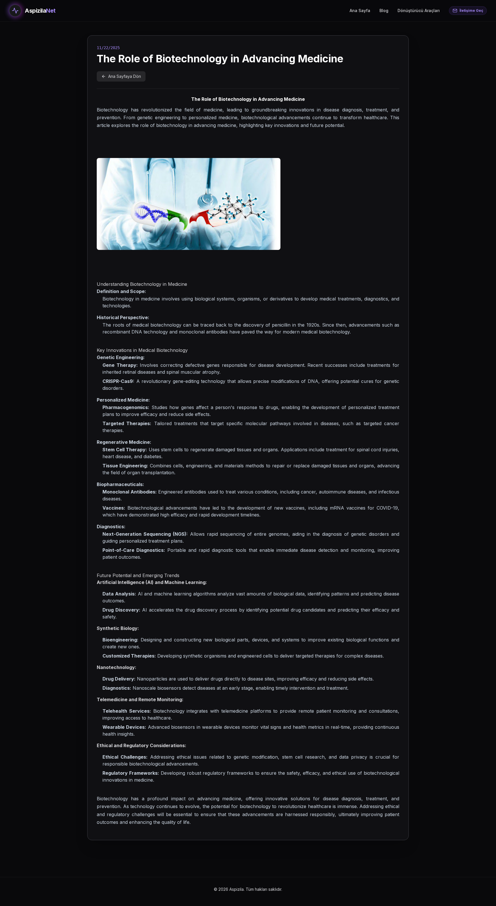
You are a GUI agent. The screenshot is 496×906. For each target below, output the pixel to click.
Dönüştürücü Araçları (419, 10)
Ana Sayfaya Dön (124, 76)
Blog (383, 10)
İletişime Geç (471, 10)
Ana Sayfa (360, 10)
